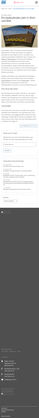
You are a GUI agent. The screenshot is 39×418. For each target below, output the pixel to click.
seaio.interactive (5, 416)
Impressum (4, 408)
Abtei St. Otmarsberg (8, 59)
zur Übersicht (25, 126)
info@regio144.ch (10, 379)
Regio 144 (4, 8)
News (10, 8)
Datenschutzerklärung (7, 410)
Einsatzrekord (6, 80)
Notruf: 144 (19, 2)
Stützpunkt (25, 80)
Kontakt (3, 411)
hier (14, 121)
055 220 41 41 (9, 376)
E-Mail (16, 115)
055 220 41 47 (9, 371)
